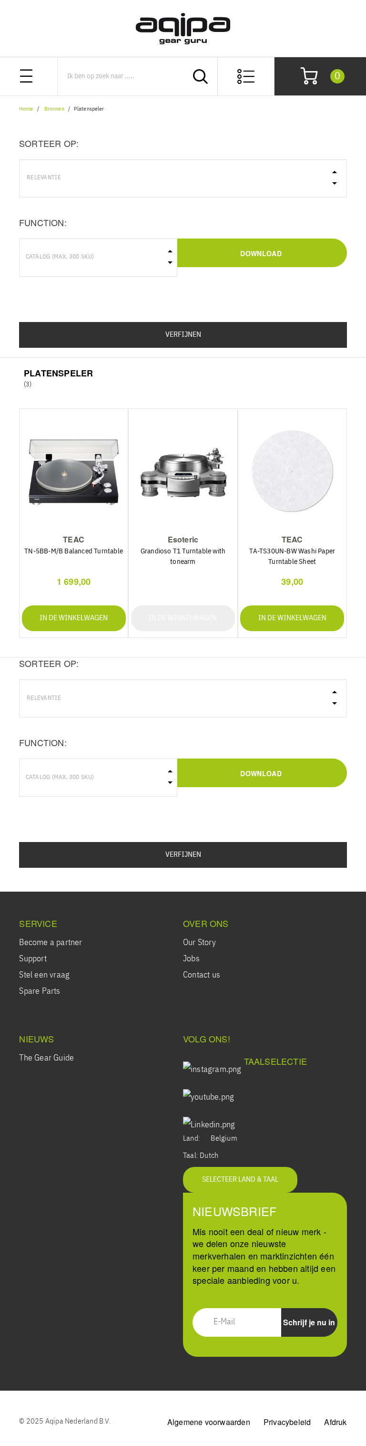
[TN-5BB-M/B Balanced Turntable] (74, 472)
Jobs (191, 959)
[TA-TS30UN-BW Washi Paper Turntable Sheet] (292, 472)
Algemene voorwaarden (208, 1421)
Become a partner (50, 942)
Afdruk (335, 1421)
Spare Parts (39, 991)
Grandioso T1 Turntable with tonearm (183, 556)
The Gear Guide (46, 1058)
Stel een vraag (44, 975)
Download (260, 253)
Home (26, 109)
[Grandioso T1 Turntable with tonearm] (183, 472)
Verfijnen (183, 335)
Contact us (201, 975)
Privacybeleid (287, 1421)
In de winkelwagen (74, 618)
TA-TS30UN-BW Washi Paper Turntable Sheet (292, 556)
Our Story (199, 942)
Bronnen (54, 109)
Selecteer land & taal (240, 1180)
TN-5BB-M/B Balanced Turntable (73, 551)
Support (32, 959)
